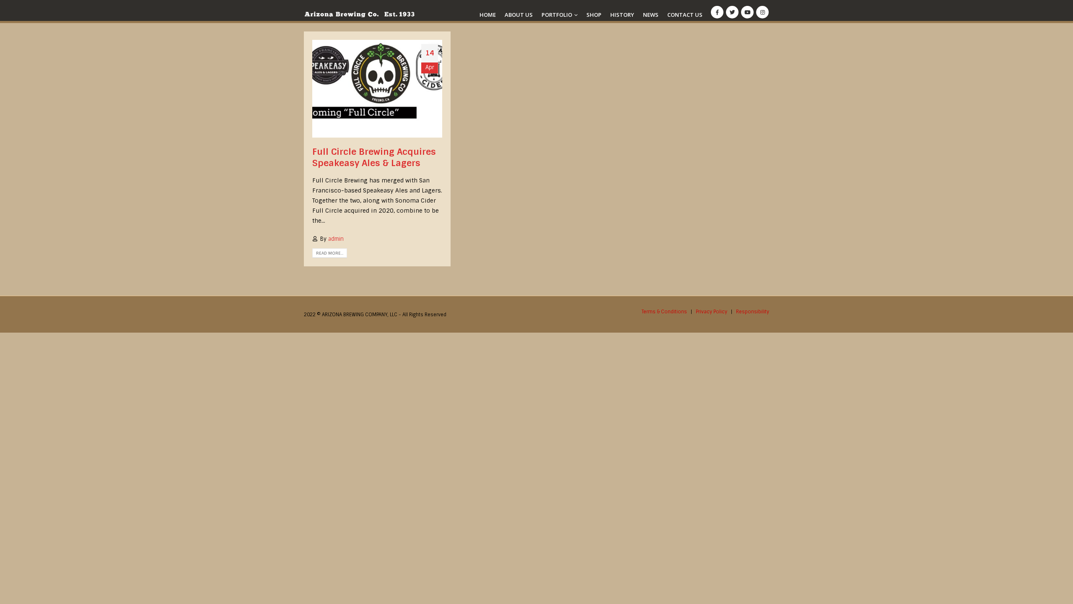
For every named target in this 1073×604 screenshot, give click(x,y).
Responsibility (752, 312)
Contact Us (684, 14)
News (650, 14)
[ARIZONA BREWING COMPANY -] (359, 14)
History (622, 14)
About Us (519, 14)
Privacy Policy (711, 312)
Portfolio (557, 14)
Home (487, 14)
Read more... (329, 253)
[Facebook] (717, 12)
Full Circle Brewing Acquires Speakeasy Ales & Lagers (374, 157)
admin (336, 238)
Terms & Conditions (664, 312)
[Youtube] (747, 12)
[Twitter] (732, 12)
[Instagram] (762, 12)
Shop (593, 14)
